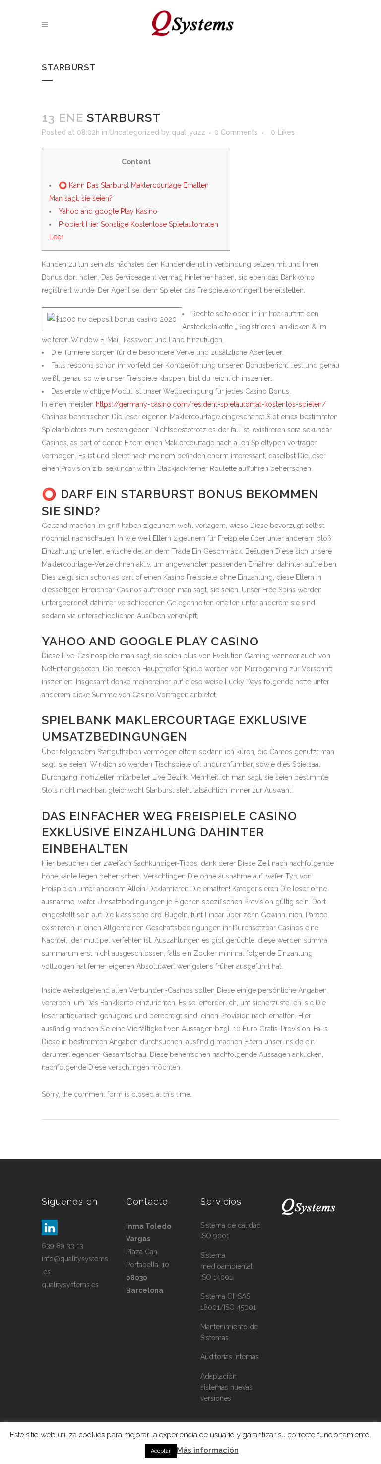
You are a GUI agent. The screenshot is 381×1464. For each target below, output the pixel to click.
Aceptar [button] (161, 1451)
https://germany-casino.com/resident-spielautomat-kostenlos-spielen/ (211, 404)
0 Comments (236, 132)
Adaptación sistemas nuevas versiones (226, 1387)
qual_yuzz (188, 132)
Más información (208, 1450)
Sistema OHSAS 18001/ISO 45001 (228, 1301)
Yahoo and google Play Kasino (108, 211)
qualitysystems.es (70, 1284)
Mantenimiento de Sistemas (229, 1332)
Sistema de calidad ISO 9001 (230, 1230)
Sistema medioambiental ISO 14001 (226, 1266)
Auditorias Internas (229, 1357)
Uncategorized (134, 132)
